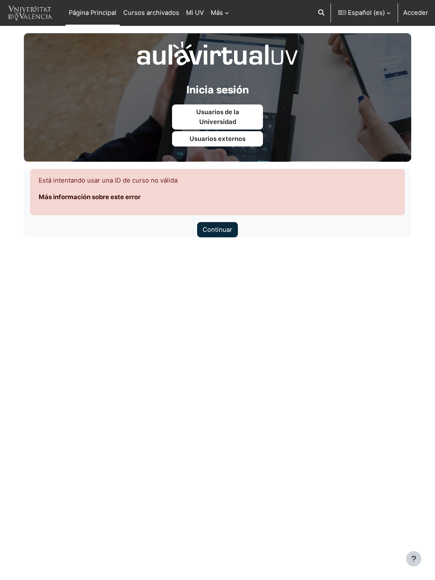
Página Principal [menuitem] (92, 13)
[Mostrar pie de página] (413, 558)
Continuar (217, 230)
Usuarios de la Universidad (217, 116)
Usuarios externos (217, 139)
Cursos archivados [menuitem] (151, 13)
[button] (321, 13)
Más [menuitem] (217, 13)
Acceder (415, 13)
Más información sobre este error (90, 197)
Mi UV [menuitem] (195, 13)
